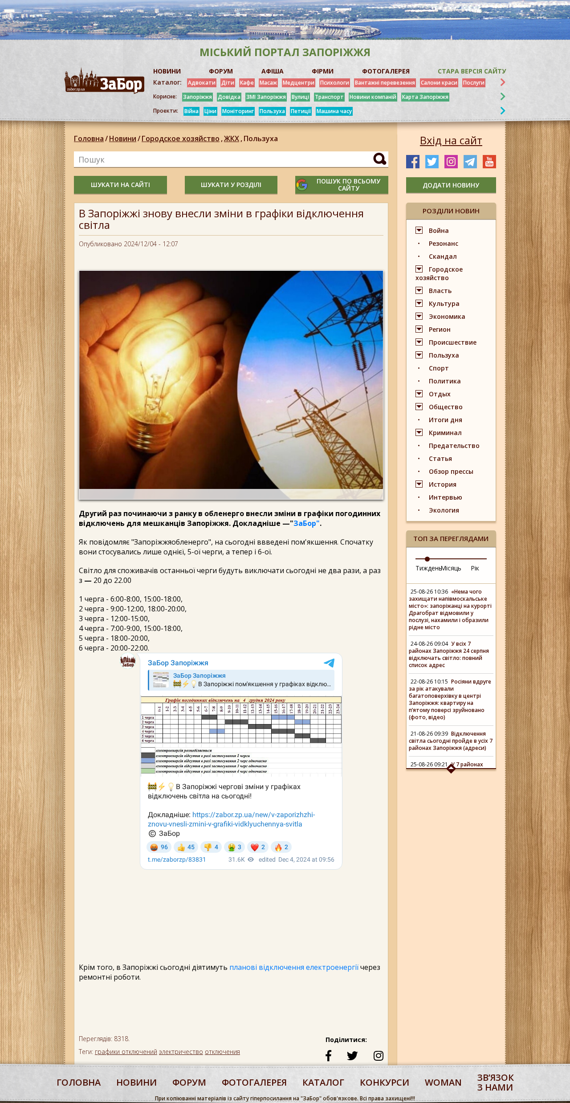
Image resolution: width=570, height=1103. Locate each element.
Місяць (450, 568)
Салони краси (439, 82)
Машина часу (334, 111)
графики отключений (126, 1051)
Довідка (229, 97)
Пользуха (272, 111)
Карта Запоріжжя (425, 97)
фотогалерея (254, 1082)
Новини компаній (373, 97)
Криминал (445, 432)
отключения (222, 1051)
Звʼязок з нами (495, 1082)
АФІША (272, 71)
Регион (440, 329)
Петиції (301, 111)
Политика (445, 381)
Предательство (454, 445)
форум (189, 1082)
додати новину (451, 185)
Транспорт (329, 97)
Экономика (447, 316)
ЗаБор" (306, 523)
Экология (444, 510)
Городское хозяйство (182, 138)
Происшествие (452, 342)
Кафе (247, 82)
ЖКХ (233, 138)
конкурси (384, 1082)
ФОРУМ (221, 71)
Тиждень (428, 568)
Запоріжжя (197, 97)
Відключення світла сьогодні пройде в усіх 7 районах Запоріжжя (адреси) (451, 741)
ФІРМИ (323, 71)
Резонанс (443, 243)
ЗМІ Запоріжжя (266, 97)
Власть (440, 290)
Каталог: (167, 82)
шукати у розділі (231, 184)
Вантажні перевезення (385, 82)
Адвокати (202, 82)
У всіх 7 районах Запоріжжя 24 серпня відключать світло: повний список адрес (449, 654)
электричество (181, 1051)
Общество (446, 407)
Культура (444, 303)
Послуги (473, 82)
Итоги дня (445, 419)
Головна (89, 138)
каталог (323, 1082)
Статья (440, 458)
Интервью (445, 497)
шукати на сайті (120, 184)
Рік (475, 568)
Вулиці (300, 97)
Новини (122, 138)
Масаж (268, 82)
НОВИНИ (167, 71)
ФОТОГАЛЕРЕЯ (386, 71)
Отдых (440, 394)
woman (443, 1082)
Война (439, 230)
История (442, 484)
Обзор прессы (451, 471)
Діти (227, 82)
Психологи (334, 82)
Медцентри (298, 82)
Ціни (210, 111)
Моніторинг (238, 111)
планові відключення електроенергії (294, 967)
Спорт (439, 368)
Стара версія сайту (472, 71)
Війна (191, 111)
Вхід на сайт (451, 140)
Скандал (443, 256)
